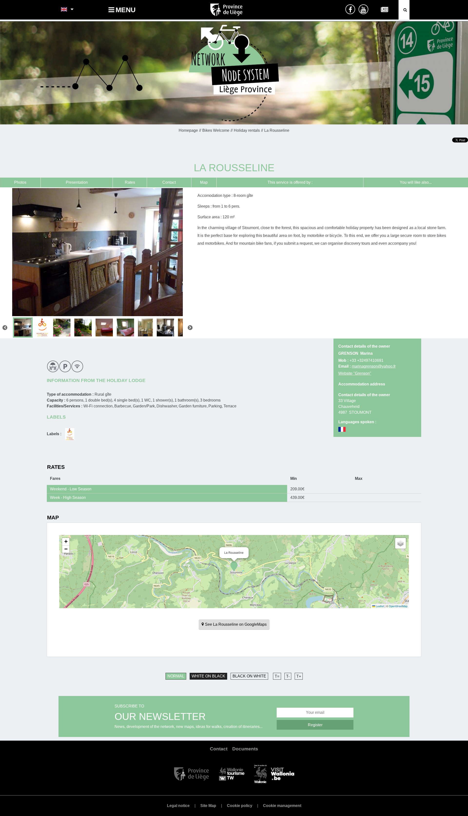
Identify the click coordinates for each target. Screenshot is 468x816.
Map (204, 182)
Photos (20, 182)
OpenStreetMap (398, 606)
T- (288, 676)
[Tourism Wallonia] (231, 774)
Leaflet (379, 606)
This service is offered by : (290, 182)
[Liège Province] (191, 774)
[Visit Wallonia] (274, 774)
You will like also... (416, 182)
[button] (234, 566)
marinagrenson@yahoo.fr (374, 366)
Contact (169, 182)
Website (354, 373)
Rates (130, 182)
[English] (64, 10)
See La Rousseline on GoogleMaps (236, 624)
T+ (298, 676)
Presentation (77, 182)
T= (277, 676)
